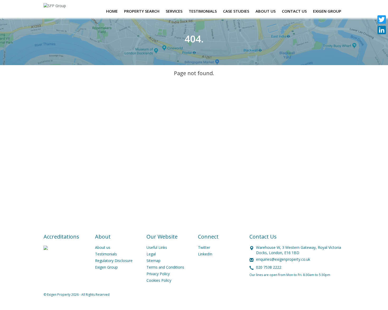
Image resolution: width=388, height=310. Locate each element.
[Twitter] (381, 19)
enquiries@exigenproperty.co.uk (283, 259)
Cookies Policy (158, 280)
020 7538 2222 (268, 267)
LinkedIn (205, 253)
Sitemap (153, 260)
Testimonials (106, 253)
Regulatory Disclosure (114, 260)
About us (102, 247)
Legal (151, 253)
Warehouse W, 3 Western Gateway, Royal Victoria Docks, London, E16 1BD (298, 250)
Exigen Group (106, 267)
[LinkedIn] (381, 30)
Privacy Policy (158, 273)
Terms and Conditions (165, 267)
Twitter (204, 247)
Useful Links (156, 247)
